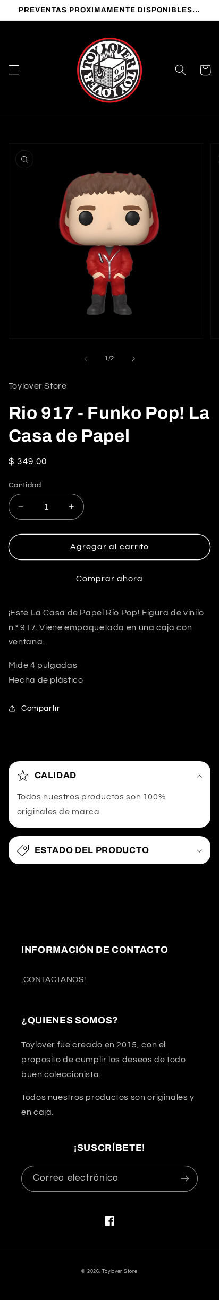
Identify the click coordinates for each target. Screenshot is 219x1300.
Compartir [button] (40, 708)
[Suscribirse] (185, 1179)
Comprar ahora (110, 578)
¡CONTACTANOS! (53, 980)
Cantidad (25, 485)
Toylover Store (119, 1271)
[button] (14, 70)
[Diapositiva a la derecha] (133, 359)
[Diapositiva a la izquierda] (85, 359)
